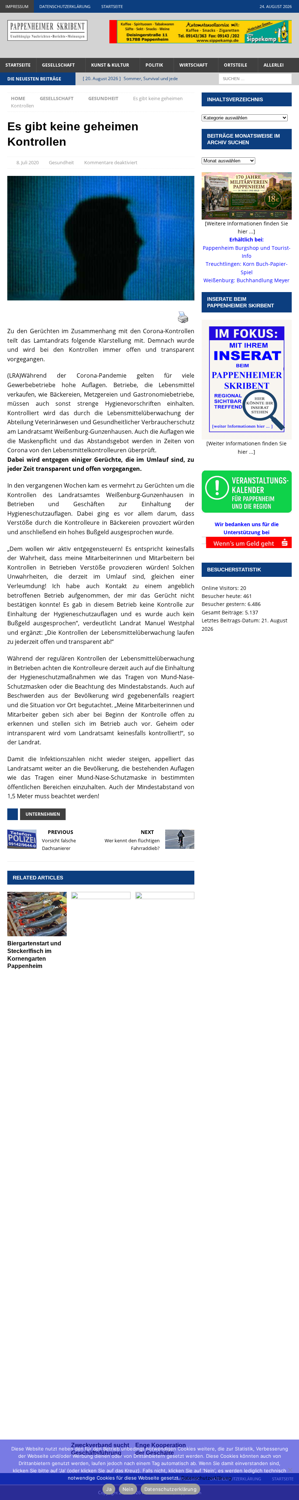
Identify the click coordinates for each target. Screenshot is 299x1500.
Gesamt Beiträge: (223, 612)
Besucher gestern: (225, 604)
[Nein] (290, 1469)
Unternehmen (43, 814)
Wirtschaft (193, 65)
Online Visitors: (221, 587)
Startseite (112, 6)
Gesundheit (61, 162)
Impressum (16, 6)
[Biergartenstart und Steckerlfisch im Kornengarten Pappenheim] (37, 914)
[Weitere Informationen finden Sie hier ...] (246, 227)
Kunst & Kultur (110, 65)
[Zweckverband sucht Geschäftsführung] (101, 1165)
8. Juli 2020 (27, 162)
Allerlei (274, 65)
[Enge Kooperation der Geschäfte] (165, 1165)
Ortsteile (235, 65)
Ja (109, 1489)
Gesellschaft (58, 65)
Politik (154, 65)
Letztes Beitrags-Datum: (231, 620)
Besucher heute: (222, 595)
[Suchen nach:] (255, 78)
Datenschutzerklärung (64, 6)
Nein (128, 1489)
